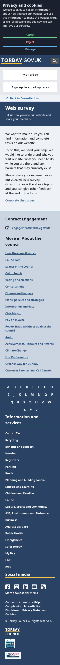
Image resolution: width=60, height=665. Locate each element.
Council (10, 500)
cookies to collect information (31, 9)
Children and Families (19, 493)
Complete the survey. (20, 200)
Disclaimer (12, 610)
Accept (30, 35)
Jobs (8, 566)
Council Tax (12, 433)
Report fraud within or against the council (28, 328)
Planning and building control (25, 480)
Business (11, 520)
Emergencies (13, 540)
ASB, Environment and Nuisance (26, 513)
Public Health (14, 533)
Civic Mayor (13, 313)
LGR (8, 560)
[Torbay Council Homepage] (21, 61)
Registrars (12, 460)
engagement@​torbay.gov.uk (31, 228)
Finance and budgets (19, 293)
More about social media (21, 593)
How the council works (20, 253)
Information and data (19, 306)
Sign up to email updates (30, 87)
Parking (10, 467)
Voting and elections (19, 280)
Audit (9, 337)
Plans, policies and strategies (24, 300)
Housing (10, 453)
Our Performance (16, 357)
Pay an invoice (14, 320)
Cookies (10, 614)
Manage (33, 49)
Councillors (12, 260)
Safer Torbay (13, 546)
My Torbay (30, 75)
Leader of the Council (19, 266)
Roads (9, 473)
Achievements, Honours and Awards (29, 344)
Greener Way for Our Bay (21, 364)
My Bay (10, 553)
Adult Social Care (16, 526)
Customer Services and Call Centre (28, 370)
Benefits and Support (19, 447)
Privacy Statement (34, 610)
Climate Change (15, 350)
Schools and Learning (19, 487)
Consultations (14, 286)
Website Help (31, 602)
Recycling (11, 440)
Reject (30, 42)
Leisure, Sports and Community (26, 506)
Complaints (13, 606)
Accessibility (32, 606)
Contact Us (12, 602)
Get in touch (13, 273)
